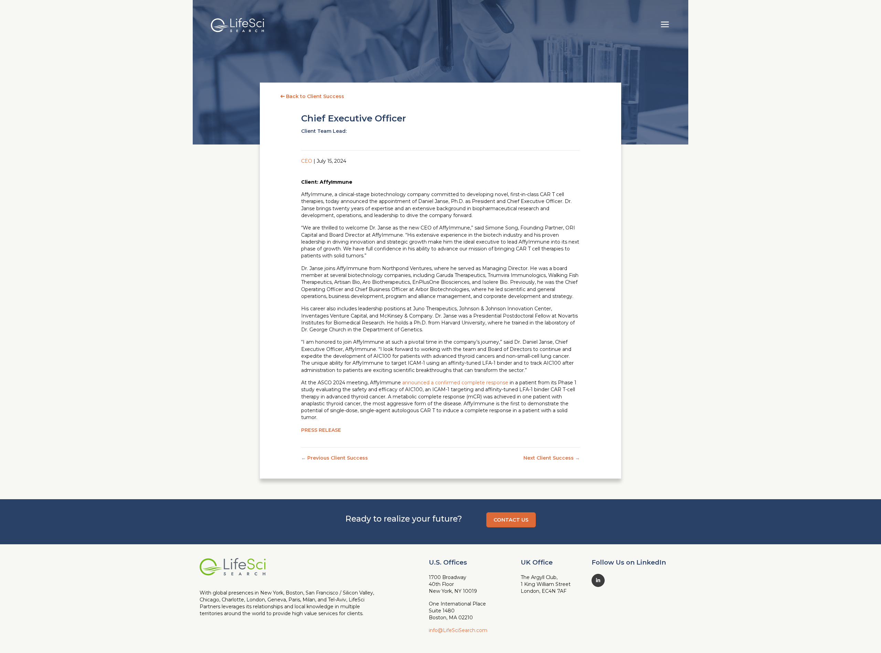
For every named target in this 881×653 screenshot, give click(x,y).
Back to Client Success (314, 96)
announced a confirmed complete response (455, 382)
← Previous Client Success (334, 458)
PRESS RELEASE (321, 430)
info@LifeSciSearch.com (458, 630)
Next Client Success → (551, 458)
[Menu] (665, 23)
